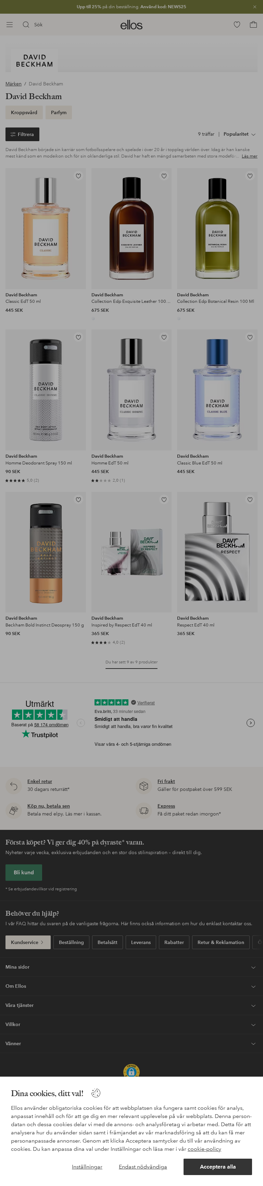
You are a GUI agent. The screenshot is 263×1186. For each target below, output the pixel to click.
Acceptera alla (218, 1166)
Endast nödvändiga (143, 1166)
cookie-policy (204, 1149)
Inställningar (87, 1166)
